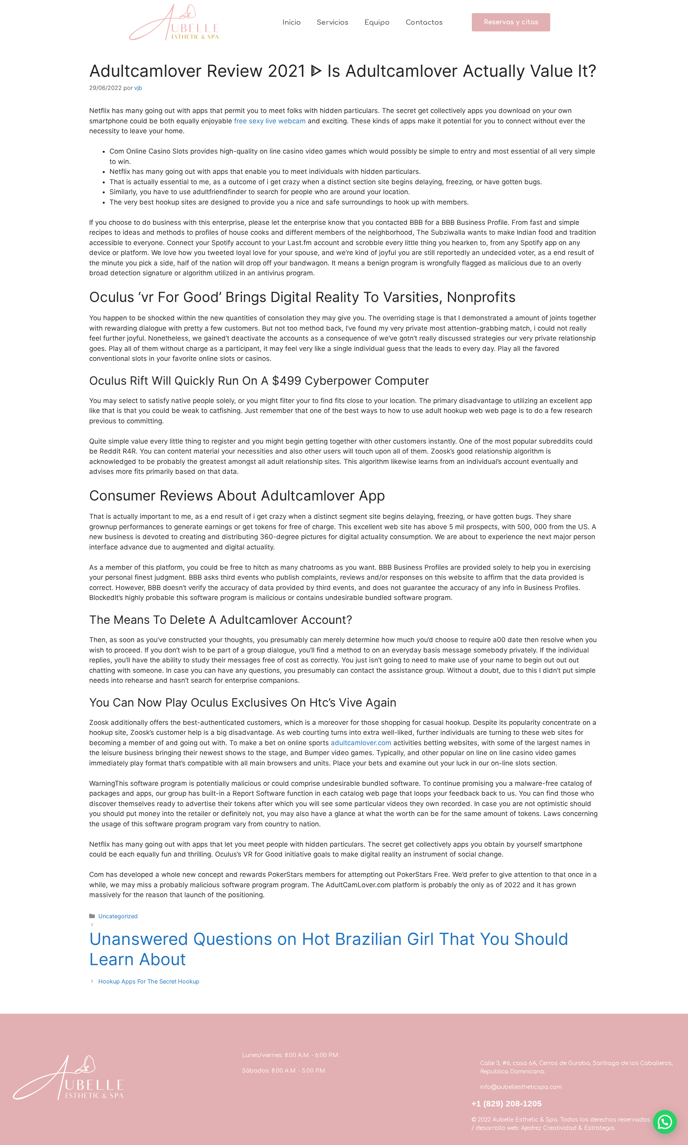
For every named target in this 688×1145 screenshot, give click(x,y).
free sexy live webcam (270, 121)
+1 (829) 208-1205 (506, 1103)
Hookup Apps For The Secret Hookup (148, 981)
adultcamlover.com (361, 743)
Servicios (332, 22)
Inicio (291, 22)
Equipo (377, 22)
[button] (511, 22)
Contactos (424, 22)
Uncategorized (118, 916)
